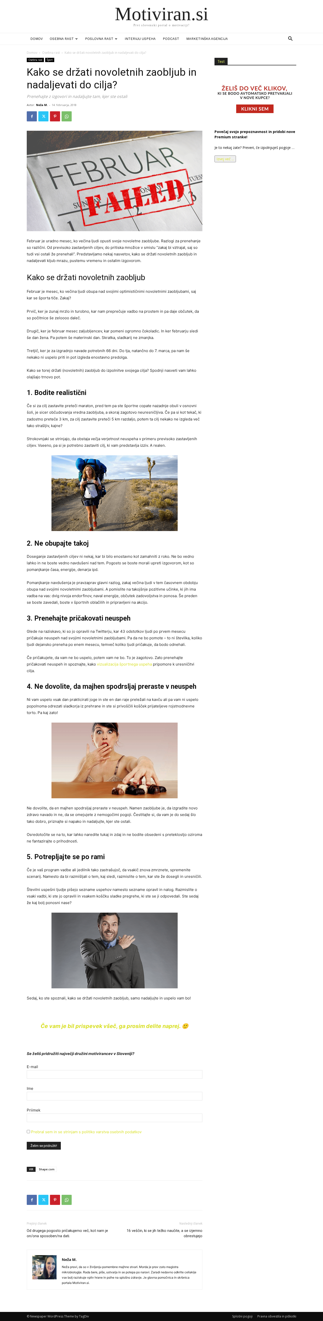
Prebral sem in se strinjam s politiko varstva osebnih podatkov (86, 1131)
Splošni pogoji (242, 1316)
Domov (36, 39)
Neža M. (42, 105)
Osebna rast (62, 39)
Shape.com (47, 1169)
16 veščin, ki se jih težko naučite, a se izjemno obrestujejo (164, 1233)
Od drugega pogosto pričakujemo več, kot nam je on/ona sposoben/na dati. (67, 1233)
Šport (50, 60)
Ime (30, 1088)
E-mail (32, 1066)
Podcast (171, 39)
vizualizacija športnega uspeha (124, 664)
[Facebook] (32, 116)
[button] (290, 39)
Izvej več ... (225, 158)
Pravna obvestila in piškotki (276, 1316)
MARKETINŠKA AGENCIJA (207, 39)
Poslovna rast (99, 39)
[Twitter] (43, 116)
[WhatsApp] (67, 116)
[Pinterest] (55, 116)
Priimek (33, 1110)
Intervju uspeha (140, 39)
